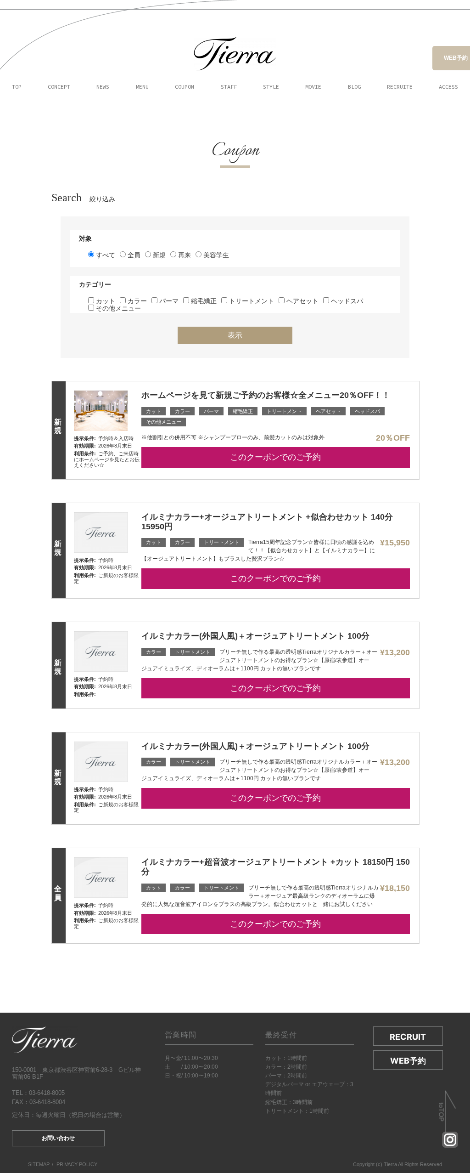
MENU (142, 86)
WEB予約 (456, 58)
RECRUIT (408, 1037)
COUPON (184, 86)
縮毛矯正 (203, 301)
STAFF (229, 86)
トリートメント (250, 301)
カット (104, 301)
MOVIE (313, 86)
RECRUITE (400, 86)
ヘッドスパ (346, 301)
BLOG (354, 86)
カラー (136, 301)
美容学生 (215, 255)
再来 (183, 255)
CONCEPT (59, 86)
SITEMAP (39, 1164)
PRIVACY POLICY (76, 1164)
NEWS (102, 86)
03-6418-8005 (47, 1092)
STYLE (271, 86)
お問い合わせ (58, 1138)
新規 (158, 255)
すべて (104, 255)
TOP (17, 86)
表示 (235, 335)
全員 (133, 255)
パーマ (168, 301)
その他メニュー (117, 308)
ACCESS (448, 86)
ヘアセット (302, 301)
